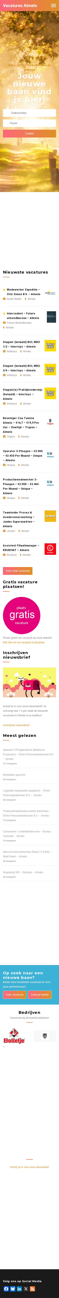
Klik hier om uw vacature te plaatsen (24, 642)
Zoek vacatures (14, 994)
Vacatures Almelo (20, 5)
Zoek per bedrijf (40, 994)
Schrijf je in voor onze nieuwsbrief (29, 1167)
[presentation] (3, 1046)
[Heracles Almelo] (45, 1036)
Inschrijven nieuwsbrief (16, 725)
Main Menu (53, 5)
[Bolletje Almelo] (14, 1036)
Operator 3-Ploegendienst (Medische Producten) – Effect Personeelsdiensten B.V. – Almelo (28, 754)
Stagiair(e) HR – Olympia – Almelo (23, 872)
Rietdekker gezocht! (14, 774)
